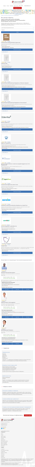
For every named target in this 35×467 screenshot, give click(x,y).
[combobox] (17, 28)
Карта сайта (3, 457)
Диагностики (16, 5)
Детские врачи (3, 437)
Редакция (2, 456)
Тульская (18, 106)
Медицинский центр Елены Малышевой (8, 282)
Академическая (7, 168)
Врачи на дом (3, 436)
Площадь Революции (21, 127)
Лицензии (2, 455)
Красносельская (17, 312)
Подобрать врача (17, 8)
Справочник (3, 451)
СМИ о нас (2, 453)
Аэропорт (6, 67)
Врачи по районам (4, 442)
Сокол (10, 67)
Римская (26, 127)
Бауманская (6, 284)
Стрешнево (11, 47)
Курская (6, 86)
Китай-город (7, 147)
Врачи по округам (4, 443)
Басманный (6, 285)
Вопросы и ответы (4, 452)
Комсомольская (11, 312)
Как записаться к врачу (4, 450)
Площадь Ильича (13, 127)
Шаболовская (22, 106)
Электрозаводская (16, 284)
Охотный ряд (7, 127)
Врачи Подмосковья (4, 444)
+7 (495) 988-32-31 (27, 5)
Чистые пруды (14, 86)
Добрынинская (7, 106)
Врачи (2, 433)
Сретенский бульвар (19, 147)
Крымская (13, 168)
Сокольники (11, 284)
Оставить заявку (28, 415)
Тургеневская (25, 147)
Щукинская (7, 47)
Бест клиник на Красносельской (7, 310)
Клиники (2, 438)
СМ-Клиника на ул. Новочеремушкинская (8, 337)
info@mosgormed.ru (4, 423)
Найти (17, 32)
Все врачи (2, 445)
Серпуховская (13, 106)
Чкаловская (20, 86)
